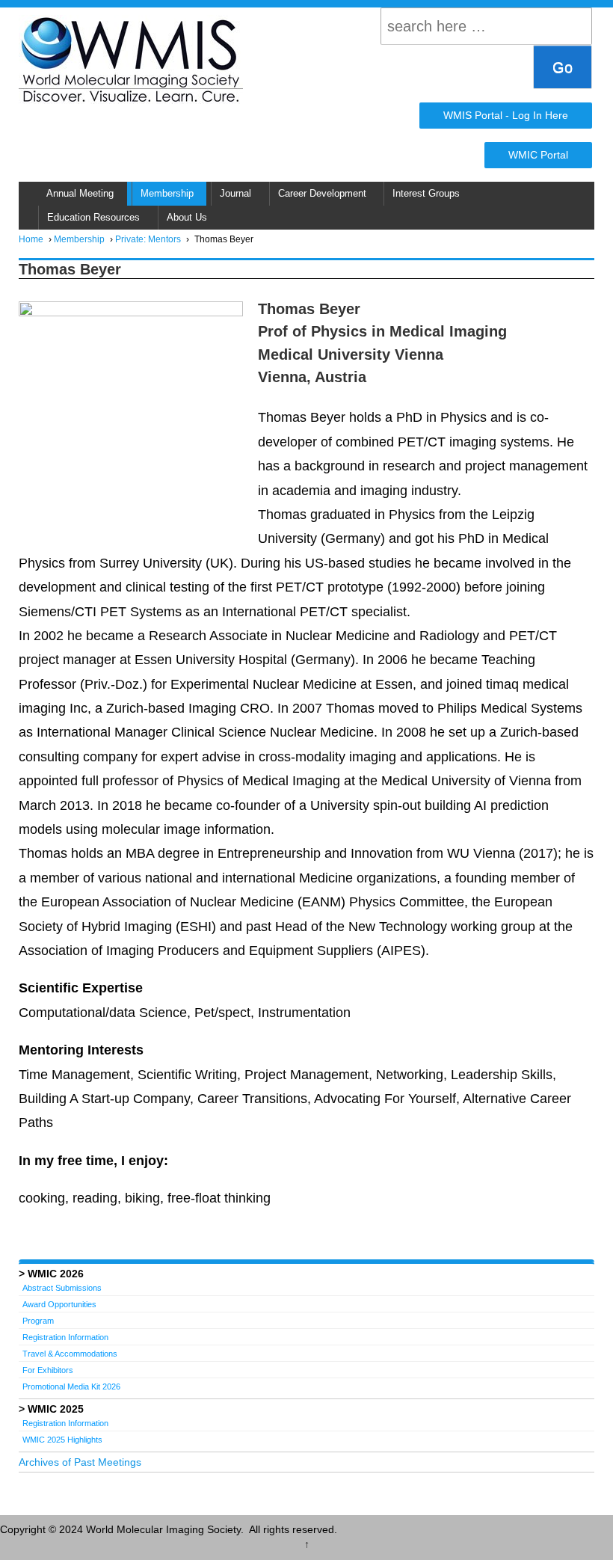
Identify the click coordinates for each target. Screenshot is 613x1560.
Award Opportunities (59, 1304)
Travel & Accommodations (69, 1353)
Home (31, 239)
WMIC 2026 (56, 1274)
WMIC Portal (538, 155)
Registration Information (65, 1337)
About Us (187, 217)
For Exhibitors (47, 1370)
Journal (235, 193)
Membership (167, 193)
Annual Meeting (80, 193)
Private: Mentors (148, 239)
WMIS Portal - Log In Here (505, 115)
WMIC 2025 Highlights (62, 1439)
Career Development (322, 193)
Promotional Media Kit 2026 (71, 1386)
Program (38, 1320)
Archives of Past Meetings (80, 1462)
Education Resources (93, 217)
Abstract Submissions (62, 1287)
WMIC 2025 (56, 1409)
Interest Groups (426, 193)
